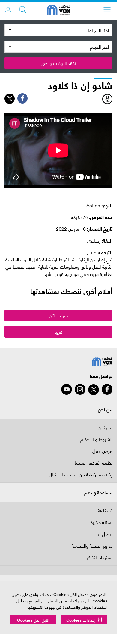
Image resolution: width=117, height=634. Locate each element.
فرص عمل (102, 451)
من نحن (105, 427)
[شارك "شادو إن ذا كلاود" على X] (9, 99)
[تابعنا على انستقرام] (80, 389)
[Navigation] (107, 10)
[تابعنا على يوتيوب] (66, 389)
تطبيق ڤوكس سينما (93, 463)
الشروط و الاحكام (96, 439)
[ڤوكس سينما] (58, 11)
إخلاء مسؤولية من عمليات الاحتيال (80, 475)
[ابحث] (22, 10)
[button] (84, 619)
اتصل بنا (104, 534)
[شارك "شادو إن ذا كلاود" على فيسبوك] (22, 98)
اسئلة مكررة (101, 522)
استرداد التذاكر (99, 558)
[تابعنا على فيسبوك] (107, 389)
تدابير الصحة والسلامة (92, 546)
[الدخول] (8, 10)
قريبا (58, 331)
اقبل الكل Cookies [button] (33, 620)
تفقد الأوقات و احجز (58, 63)
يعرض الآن (58, 315)
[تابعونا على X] (93, 389)
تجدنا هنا (104, 510)
